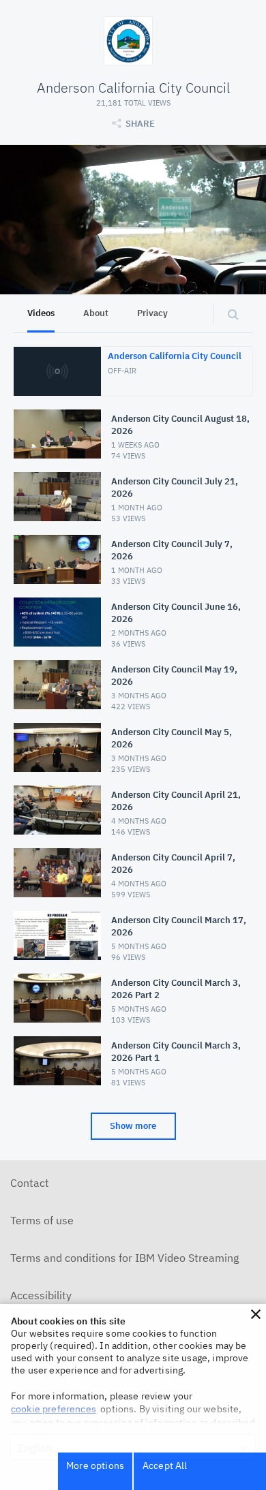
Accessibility (41, 1295)
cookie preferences (53, 1409)
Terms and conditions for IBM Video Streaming (124, 1257)
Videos (41, 313)
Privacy (152, 313)
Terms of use (42, 1220)
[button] (256, 1314)
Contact (29, 1183)
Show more (133, 1126)
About (95, 313)
